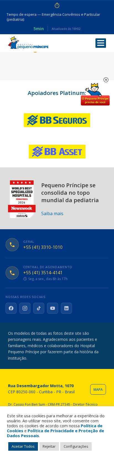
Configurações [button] (76, 446)
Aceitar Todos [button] (23, 446)
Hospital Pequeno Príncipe (28, 42)
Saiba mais (52, 213)
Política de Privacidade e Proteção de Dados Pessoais (55, 433)
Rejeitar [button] (49, 446)
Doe (95, 94)
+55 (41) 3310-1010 (43, 247)
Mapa (98, 389)
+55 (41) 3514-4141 (43, 272)
